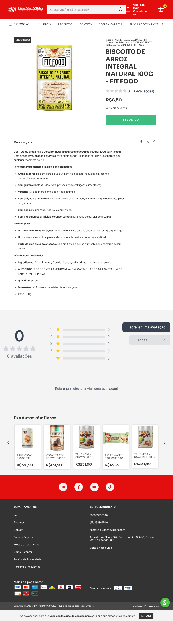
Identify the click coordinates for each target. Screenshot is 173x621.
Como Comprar (23, 551)
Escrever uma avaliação (146, 327)
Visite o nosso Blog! (101, 547)
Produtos (65, 24)
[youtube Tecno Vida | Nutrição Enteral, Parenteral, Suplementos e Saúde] (94, 487)
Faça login (139, 6)
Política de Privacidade (27, 559)
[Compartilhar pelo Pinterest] (154, 142)
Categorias (22, 24)
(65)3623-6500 (99, 522)
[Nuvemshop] (146, 606)
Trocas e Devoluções (145, 24)
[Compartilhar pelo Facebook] (141, 142)
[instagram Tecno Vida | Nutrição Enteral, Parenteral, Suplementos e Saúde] (63, 487)
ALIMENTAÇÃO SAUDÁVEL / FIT (131, 39)
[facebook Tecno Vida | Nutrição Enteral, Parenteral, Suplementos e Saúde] (78, 487)
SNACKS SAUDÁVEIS (116, 42)
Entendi (146, 615)
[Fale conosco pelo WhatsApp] (165, 602)
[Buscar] (120, 9)
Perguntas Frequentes (27, 566)
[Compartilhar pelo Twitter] (147, 142)
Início (47, 24)
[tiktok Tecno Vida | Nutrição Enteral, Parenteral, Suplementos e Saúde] (110, 487)
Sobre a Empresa (110, 24)
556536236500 (99, 515)
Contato (86, 24)
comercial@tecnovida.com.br (107, 529)
